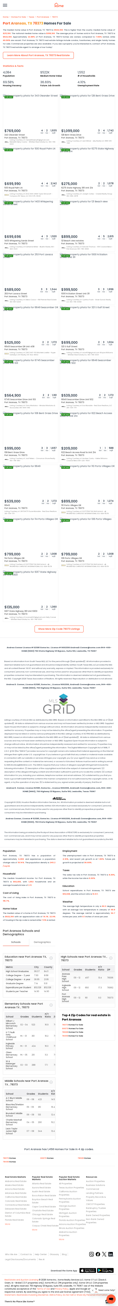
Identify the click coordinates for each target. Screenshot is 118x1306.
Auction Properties (95, 1181)
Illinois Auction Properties (71, 1228)
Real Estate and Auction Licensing (21, 1279)
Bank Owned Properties (98, 1215)
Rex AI (41, 1259)
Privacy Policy (61, 1288)
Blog (64, 1254)
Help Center (41, 1254)
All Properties (65, 1183)
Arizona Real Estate (14, 1189)
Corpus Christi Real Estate (45, 1225)
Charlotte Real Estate (43, 1210)
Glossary (54, 1254)
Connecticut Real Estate (17, 1204)
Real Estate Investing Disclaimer (32, 1294)
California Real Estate (16, 1197)
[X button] (104, 1254)
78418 (65, 1035)
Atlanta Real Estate (41, 1183)
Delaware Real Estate (15, 1208)
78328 (65, 1032)
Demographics (42, 942)
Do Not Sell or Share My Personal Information (85, 1294)
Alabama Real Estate (15, 1181)
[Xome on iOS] (88, 1270)
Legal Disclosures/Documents (20, 1259)
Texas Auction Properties (71, 1187)
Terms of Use (43, 1288)
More (7, 1224)
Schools (16, 942)
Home (5, 17)
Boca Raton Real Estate (44, 1195)
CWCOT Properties (95, 1204)
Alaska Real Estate (14, 1185)
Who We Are (11, 1254)
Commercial (92, 1189)
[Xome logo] (59, 5)
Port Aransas (43, 17)
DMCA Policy (56, 1294)
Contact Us (26, 1254)
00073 (65, 1028)
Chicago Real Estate (42, 1214)
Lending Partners (94, 1193)
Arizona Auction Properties (72, 1224)
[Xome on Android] (105, 1270)
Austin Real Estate (41, 1191)
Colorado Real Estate (16, 1201)
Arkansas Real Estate (15, 1193)
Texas (31, 17)
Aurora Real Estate (41, 1187)
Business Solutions (95, 1185)
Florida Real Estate (14, 1219)
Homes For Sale (18, 17)
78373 (55, 17)
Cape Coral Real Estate (44, 1206)
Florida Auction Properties (72, 1220)
